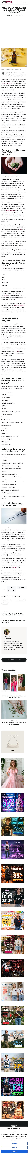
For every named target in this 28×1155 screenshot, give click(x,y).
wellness (5, 603)
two (2, 553)
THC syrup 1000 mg (6, 83)
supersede (14, 567)
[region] (14, 1141)
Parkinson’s (6, 395)
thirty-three (19, 530)
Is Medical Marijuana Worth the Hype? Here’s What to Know (14, 723)
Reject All (14, 1147)
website (6, 295)
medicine (5, 599)
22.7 (18, 351)
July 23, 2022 (14, 720)
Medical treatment (15, 596)
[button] (25, 2)
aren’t (7, 125)
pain (6, 428)
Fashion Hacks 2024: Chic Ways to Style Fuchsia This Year (14, 697)
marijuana (8, 324)
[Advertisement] (14, 31)
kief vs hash (17, 192)
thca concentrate (10, 210)
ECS (21, 229)
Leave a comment (13, 659)
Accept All (14, 1151)
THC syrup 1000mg (20, 599)
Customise (14, 1143)
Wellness (15, 5)
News (11, 5)
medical (5, 596)
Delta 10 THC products (19, 305)
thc (11, 599)
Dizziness (5, 460)
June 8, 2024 (14, 694)
